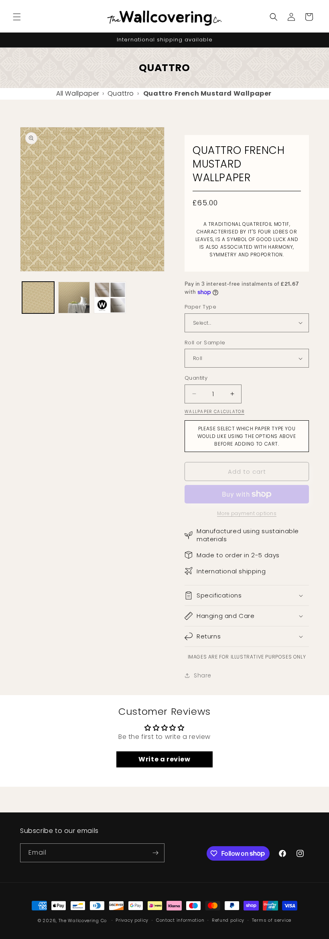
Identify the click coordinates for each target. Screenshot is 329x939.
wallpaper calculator (214, 412)
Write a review (164, 759)
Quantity (196, 378)
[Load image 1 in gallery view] (38, 298)
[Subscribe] (155, 852)
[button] (17, 17)
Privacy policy (132, 920)
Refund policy (228, 920)
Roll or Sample (205, 342)
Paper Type (200, 307)
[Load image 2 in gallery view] (74, 298)
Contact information (180, 920)
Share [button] (202, 675)
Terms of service (271, 920)
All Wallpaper (78, 93)
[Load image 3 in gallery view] (110, 298)
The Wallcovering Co (83, 920)
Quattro (121, 93)
